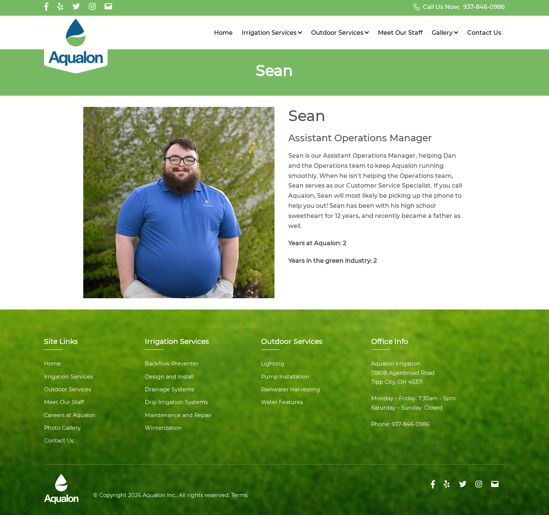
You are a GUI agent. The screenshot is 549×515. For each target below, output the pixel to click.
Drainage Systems (169, 389)
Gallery (442, 32)
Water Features (282, 402)
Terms (239, 495)
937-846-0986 (484, 6)
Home (223, 32)
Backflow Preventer (172, 363)
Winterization (163, 428)
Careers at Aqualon (70, 415)
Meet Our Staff (400, 32)
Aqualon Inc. (159, 495)
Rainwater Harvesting (290, 389)
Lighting (272, 363)
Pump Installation (285, 376)
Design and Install (169, 376)
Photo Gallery (62, 428)
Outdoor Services (337, 32)
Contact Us (484, 32)
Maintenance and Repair (178, 415)
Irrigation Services (269, 32)
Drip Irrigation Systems (176, 402)
